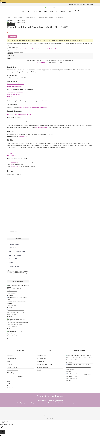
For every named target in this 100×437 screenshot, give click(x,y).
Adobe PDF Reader (23, 136)
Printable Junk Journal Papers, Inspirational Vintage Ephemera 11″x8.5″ (15, 225)
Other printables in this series (15, 84)
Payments (9, 364)
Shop (28, 11)
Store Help (76, 4)
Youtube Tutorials (61, 11)
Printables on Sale (14, 244)
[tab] (50, 53)
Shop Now (3, 2)
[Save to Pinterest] (2, 432)
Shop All (11, 262)
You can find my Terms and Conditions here (19, 114)
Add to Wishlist (13, 47)
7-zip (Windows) (11, 155)
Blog (8, 381)
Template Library (37, 11)
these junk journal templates (74, 43)
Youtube (9, 96)
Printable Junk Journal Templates (45, 364)
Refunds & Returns (12, 367)
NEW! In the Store (41, 358)
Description (10, 53)
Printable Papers (55, 49)
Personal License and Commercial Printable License (33, 107)
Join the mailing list (42, 62)
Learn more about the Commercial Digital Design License (68, 40)
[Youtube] (52, 410)
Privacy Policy (10, 372)
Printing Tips (83, 4)
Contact (71, 11)
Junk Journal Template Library (17, 251)
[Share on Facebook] (1, 429)
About (9, 386)
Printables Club (13, 259)
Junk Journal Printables (18, 17)
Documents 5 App (15, 166)
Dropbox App (14, 162)
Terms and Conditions (12, 370)
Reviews (46, 11)
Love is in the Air (46, 49)
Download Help (11, 57)
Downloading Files (11, 358)
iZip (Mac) (10, 153)
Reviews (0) (10, 58)
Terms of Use (90, 4)
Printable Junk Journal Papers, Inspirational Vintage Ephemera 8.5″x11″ (15, 205)
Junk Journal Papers (30, 17)
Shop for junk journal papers (15, 86)
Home (23, 11)
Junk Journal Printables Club (15, 92)
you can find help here (41, 127)
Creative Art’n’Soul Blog (13, 94)
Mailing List (10, 388)
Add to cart (12, 36)
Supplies (52, 11)
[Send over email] (1, 436)
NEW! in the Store (13, 248)
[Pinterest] (48, 410)
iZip (12, 164)
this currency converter (18, 271)
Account (71, 4)
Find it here (51, 40)
